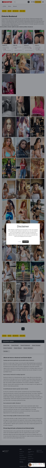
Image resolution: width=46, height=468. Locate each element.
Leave (20, 241)
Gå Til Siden (26, 241)
